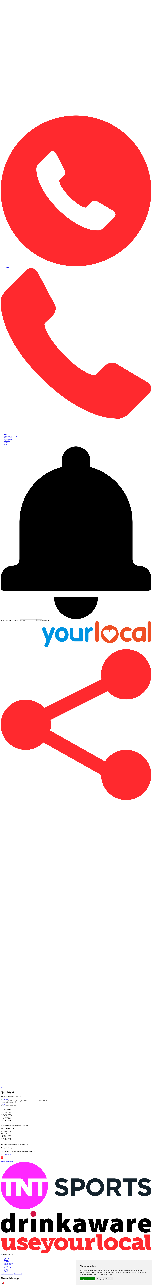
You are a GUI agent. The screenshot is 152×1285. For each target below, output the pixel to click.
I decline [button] (91, 1279)
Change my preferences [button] (104, 1279)
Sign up (6, 434)
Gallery (6, 442)
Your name (16, 620)
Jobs (5, 444)
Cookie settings (8, 1263)
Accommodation (8, 439)
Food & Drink (8, 437)
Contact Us (4, 1161)
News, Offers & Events (10, 436)
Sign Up (39, 620)
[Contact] (76, 114)
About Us (7, 441)
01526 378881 (7, 1154)
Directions (10, 1161)
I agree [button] (84, 1279)
